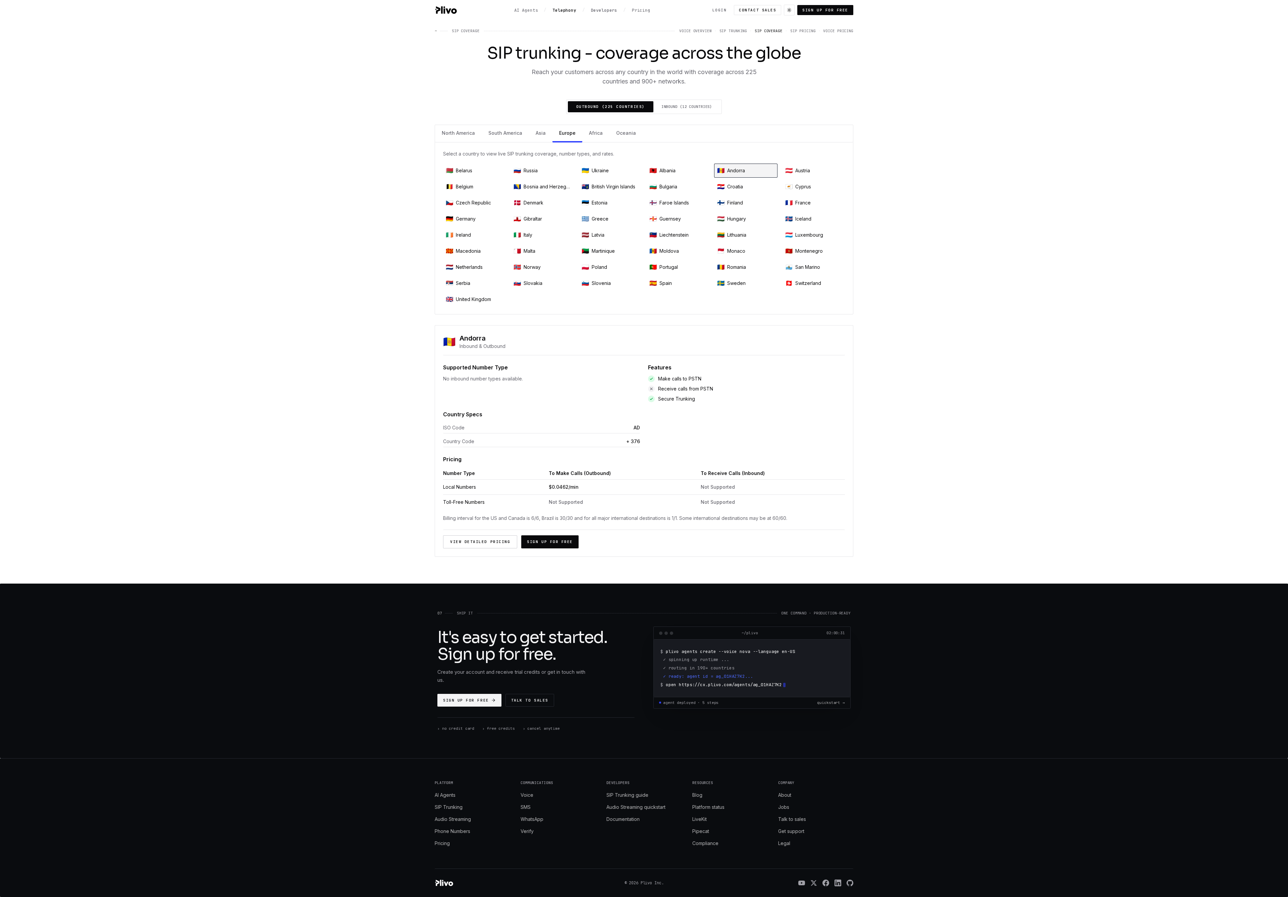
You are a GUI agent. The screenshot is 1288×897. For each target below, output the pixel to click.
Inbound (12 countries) (686, 106)
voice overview (695, 30)
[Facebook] (825, 883)
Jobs (783, 807)
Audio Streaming (453, 819)
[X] (813, 883)
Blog (697, 795)
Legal (784, 843)
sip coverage (769, 30)
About (784, 795)
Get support (791, 831)
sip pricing (803, 30)
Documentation (623, 819)
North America (458, 133)
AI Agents (445, 795)
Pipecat (700, 831)
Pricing (442, 843)
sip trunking (733, 30)
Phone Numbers (452, 831)
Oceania (626, 133)
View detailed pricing (480, 541)
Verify (527, 831)
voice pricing (838, 30)
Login (719, 10)
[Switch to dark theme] (789, 10)
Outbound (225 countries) (610, 106)
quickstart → (831, 702)
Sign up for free (825, 10)
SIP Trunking (449, 807)
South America (505, 133)
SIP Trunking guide (627, 795)
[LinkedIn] (838, 883)
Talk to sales (529, 700)
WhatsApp (532, 819)
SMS (526, 807)
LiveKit (699, 819)
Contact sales (757, 10)
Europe (567, 133)
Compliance (705, 843)
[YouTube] (801, 883)
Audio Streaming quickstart (635, 807)
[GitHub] (850, 883)
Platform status (708, 807)
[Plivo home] (446, 10)
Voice (527, 795)
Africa (596, 133)
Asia (541, 133)
